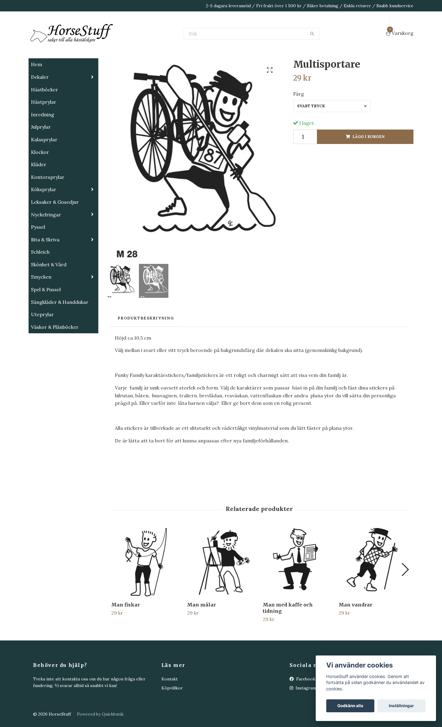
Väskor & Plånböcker (54, 357)
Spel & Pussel (46, 319)
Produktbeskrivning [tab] (146, 348)
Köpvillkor (172, 718)
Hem (36, 94)
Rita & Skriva (45, 270)
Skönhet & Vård (48, 295)
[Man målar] (221, 592)
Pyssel (38, 257)
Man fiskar (125, 635)
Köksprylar (43, 219)
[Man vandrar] (373, 592)
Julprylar (41, 157)
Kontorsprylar (47, 207)
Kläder (38, 194)
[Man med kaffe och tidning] (297, 592)
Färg (298, 124)
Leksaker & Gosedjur (55, 232)
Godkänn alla (350, 705)
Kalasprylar (44, 169)
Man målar (201, 635)
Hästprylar (43, 132)
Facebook (305, 709)
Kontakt (169, 709)
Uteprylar (42, 344)
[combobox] (331, 136)
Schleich (40, 282)
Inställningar (401, 705)
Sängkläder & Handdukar (59, 332)
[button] (405, 599)
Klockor (40, 182)
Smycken (41, 307)
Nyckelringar (46, 245)
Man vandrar (355, 635)
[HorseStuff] (119, 49)
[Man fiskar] (145, 592)
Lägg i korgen (368, 166)
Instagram (305, 718)
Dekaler (40, 107)
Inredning (42, 145)
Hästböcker (44, 120)
